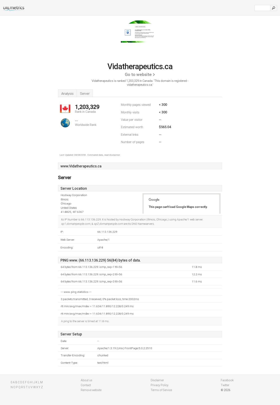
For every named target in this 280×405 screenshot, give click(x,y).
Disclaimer (157, 380)
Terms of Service (161, 390)
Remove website (91, 390)
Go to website (138, 74)
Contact (86, 385)
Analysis (67, 93)
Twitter (225, 385)
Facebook (227, 380)
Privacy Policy (159, 385)
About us (86, 380)
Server (85, 93)
